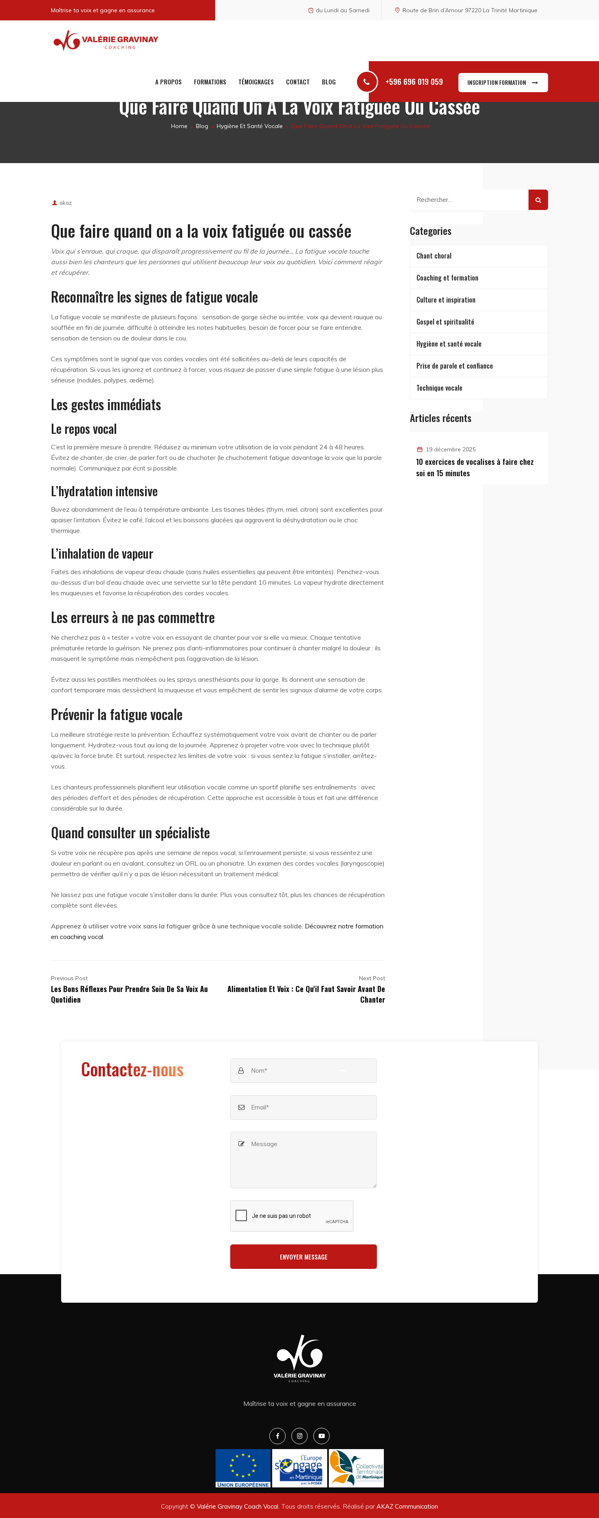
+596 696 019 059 (414, 81)
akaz (65, 202)
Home (178, 126)
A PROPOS (168, 81)
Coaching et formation (447, 278)
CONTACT (298, 81)
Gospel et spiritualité (445, 322)
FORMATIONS (210, 81)
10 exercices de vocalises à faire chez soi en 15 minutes (475, 466)
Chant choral (433, 256)
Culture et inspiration (446, 300)
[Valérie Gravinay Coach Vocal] (106, 40)
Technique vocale (439, 388)
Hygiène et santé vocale (449, 344)
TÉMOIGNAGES (256, 81)
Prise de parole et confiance (454, 366)
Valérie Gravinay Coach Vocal (237, 1506)
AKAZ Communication (407, 1506)
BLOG (329, 81)
